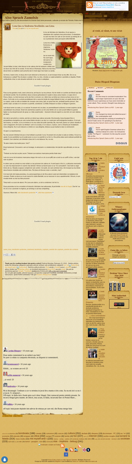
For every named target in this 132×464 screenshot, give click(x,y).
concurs (61, 433)
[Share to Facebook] (12, 254)
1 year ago (119, 107)
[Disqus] (42, 312)
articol (116, 237)
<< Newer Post (7, 416)
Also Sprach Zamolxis (21, 17)
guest (85, 436)
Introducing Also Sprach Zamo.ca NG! (101, 107)
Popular (109, 87)
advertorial (5, 433)
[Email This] (4, 254)
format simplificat (107, 7)
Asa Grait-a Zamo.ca (55, 460)
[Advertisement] (23, 47)
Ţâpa (19, 28)
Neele (98, 95)
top (15, 441)
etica (36, 436)
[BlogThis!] (7, 254)
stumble (68, 267)
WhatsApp (21, 269)
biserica (12, 433)
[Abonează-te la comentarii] (71, 451)
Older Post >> (17, 416)
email (63, 269)
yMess (27, 269)
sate (96, 439)
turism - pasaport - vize (33, 442)
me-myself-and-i (33, 28)
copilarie (45, 249)
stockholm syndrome (19, 249)
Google (20, 271)
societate (125, 438)
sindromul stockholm (34, 249)
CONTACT (103, 37)
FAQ (119, 37)
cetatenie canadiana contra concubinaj (101, 354)
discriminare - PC (109, 433)
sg (96, 37)
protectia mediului (78, 439)
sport (9, 441)
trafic (20, 441)
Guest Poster (121, 235)
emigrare (27, 436)
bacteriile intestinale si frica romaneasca (101, 273)
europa (48, 436)
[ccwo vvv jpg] (110, 71)
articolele (122, 255)
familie (67, 436)
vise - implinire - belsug (65, 441)
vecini (48, 441)
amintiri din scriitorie (71, 249)
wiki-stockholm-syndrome (27, 193)
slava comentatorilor (98, 316)
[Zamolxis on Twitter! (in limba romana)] (67, 451)
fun (75, 436)
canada (38, 433)
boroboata (23, 433)
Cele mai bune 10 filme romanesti (101, 252)
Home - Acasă (9, 11)
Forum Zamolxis (114, 162)
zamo (5, 249)
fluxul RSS (51, 269)
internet (93, 436)
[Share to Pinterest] (14, 254)
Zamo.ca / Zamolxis (78, 461)
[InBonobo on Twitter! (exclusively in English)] (76, 451)
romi (89, 439)
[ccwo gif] (119, 71)
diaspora (95, 433)
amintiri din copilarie (56, 249)
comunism (50, 433)
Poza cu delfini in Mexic (101, 330)
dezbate (85, 433)
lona (9, 249)
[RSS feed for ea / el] (73, 265)
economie (5, 436)
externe (58, 436)
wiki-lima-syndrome (45, 193)
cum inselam (101, 231)
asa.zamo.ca (92, 461)
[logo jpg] (102, 71)
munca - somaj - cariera (61, 439)
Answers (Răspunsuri (43, 275)
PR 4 (119, 308)
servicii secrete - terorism (108, 439)
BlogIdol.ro (122, 9)
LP (92, 37)
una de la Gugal (66, 186)
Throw (14, 28)
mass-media (20, 439)
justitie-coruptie (109, 436)
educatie (16, 436)
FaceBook (121, 162)
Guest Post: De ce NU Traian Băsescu (101, 189)
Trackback (27, 271)
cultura (71, 433)
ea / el (26, 28)
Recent (100, 87)
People (91, 87)
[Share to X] (9, 254)
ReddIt (57, 267)
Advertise (111, 37)
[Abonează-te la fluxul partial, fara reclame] (80, 451)
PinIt (47, 267)
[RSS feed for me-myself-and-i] (21, 267)
